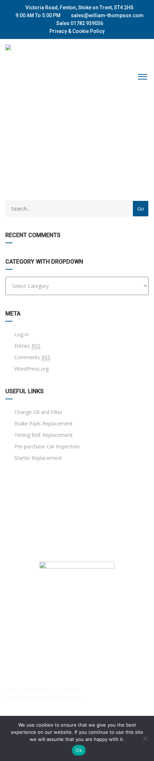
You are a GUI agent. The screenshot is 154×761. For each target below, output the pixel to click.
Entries (27, 345)
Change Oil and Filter (37, 412)
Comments (32, 357)
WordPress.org (31, 368)
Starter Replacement (37, 457)
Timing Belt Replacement (43, 435)
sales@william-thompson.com (107, 15)
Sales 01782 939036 (79, 23)
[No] (145, 738)
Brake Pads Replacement (43, 423)
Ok (79, 750)
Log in (21, 334)
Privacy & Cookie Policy (77, 31)
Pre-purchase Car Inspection (46, 446)
